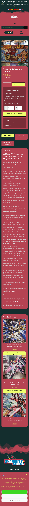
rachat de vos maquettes (11, 301)
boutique (12, 291)
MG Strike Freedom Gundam (14, 346)
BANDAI (10, 125)
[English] (10, 9)
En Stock (12, 418)
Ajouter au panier (18, 84)
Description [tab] (8, 136)
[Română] (22, 9)
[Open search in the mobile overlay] (14, 27)
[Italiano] (14, 9)
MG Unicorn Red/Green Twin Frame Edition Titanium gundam (14, 383)
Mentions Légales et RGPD (14, 504)
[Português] (18, 9)
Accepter (14, 492)
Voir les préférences (14, 500)
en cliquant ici (21, 295)
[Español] (12, 9)
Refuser (14, 496)
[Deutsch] (16, 9)
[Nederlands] (20, 9)
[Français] (8, 9)
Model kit (10, 123)
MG (21, 344)
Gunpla (6, 123)
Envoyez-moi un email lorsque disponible (14, 114)
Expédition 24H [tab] (21, 137)
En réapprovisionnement (15, 122)
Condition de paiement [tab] (7, 143)
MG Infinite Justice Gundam (14, 420)
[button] (27, 475)
